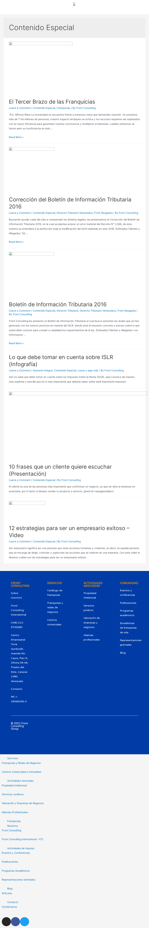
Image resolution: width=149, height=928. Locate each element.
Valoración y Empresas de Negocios (23, 803)
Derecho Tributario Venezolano (75, 212)
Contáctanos (9, 906)
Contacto (12, 902)
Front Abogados (103, 212)
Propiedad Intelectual (14, 785)
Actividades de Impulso (20, 848)
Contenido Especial (44, 108)
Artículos (7, 893)
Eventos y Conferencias (16, 852)
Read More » (16, 137)
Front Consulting (11, 830)
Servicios (12, 758)
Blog (9, 888)
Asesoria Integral (43, 370)
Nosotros (12, 825)
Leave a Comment (20, 108)
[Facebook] (133, 737)
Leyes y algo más (88, 370)
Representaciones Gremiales (18, 879)
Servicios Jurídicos (13, 794)
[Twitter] (133, 747)
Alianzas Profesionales (15, 812)
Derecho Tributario (67, 310)
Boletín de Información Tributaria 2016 (58, 304)
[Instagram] (133, 727)
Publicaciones (10, 861)
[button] (74, 758)
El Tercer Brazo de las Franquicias (52, 101)
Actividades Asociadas (20, 780)
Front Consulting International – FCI (22, 839)
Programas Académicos (16, 870)
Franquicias (63, 108)
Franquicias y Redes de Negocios (21, 763)
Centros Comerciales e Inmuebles (21, 771)
